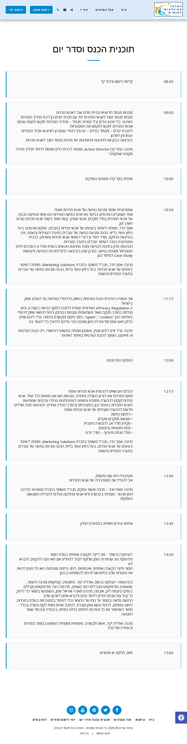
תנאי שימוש (103, 733)
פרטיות (84, 733)
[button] (71, 9)
